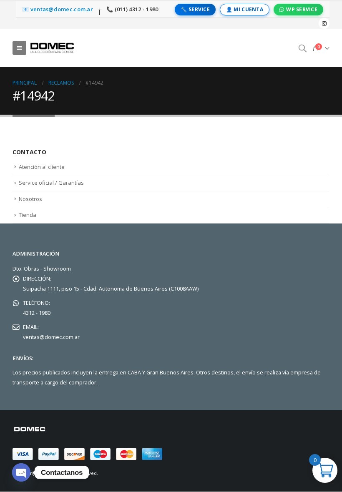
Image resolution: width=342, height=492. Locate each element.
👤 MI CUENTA (244, 9)
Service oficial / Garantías (51, 182)
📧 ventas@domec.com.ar (57, 9)
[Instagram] (324, 23)
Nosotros (30, 199)
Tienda (27, 214)
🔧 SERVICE (195, 9)
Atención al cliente (42, 167)
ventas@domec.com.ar (51, 337)
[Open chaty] (21, 472)
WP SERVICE (301, 9)
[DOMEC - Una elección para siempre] (52, 48)
